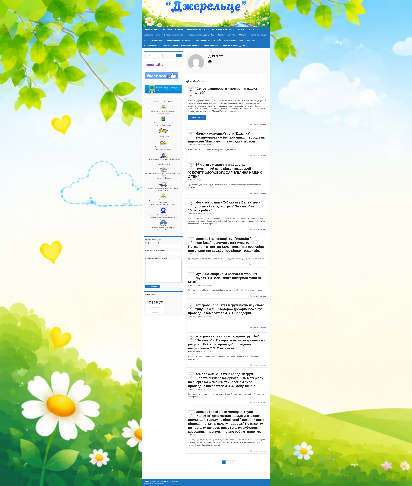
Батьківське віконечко (174, 35)
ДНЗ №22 (192, 96)
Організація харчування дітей (207, 40)
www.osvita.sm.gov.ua (163, 125)
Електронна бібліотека (190, 45)
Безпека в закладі (258, 35)
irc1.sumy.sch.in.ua (163, 230)
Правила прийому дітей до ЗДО (201, 35)
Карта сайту (154, 64)
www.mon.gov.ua (163, 113)
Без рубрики (200, 180)
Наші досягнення (170, 45)
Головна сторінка (151, 29)
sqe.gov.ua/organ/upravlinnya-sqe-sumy (163, 217)
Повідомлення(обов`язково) (156, 258)
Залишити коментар (260, 124)
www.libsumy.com (163, 190)
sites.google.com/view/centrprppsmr (163, 204)
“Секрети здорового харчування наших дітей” (226, 90)
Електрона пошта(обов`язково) (157, 250)
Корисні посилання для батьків (178, 40)
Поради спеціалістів (226, 35)
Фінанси (243, 35)
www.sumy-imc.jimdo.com (163, 178)
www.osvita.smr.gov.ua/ (163, 149)
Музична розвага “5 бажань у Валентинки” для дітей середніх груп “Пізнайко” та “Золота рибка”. (225, 206)
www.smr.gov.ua (163, 137)
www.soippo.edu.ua (163, 164)
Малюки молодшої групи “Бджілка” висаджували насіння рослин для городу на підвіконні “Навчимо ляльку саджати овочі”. (226, 137)
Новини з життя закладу (173, 29)
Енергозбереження (152, 45)
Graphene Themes (158, 483)
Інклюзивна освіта (211, 45)
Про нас (241, 29)
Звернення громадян (153, 40)
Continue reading (197, 117)
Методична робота (152, 35)
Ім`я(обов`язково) (152, 243)
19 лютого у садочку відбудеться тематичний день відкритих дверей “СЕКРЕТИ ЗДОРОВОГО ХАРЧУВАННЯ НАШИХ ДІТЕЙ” (225, 170)
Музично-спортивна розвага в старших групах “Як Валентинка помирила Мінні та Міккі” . (224, 278)
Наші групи (253, 29)
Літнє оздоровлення (233, 40)
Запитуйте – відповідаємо (234, 45)
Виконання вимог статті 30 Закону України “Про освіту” (210, 29)
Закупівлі (250, 40)
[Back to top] (407, 481)
